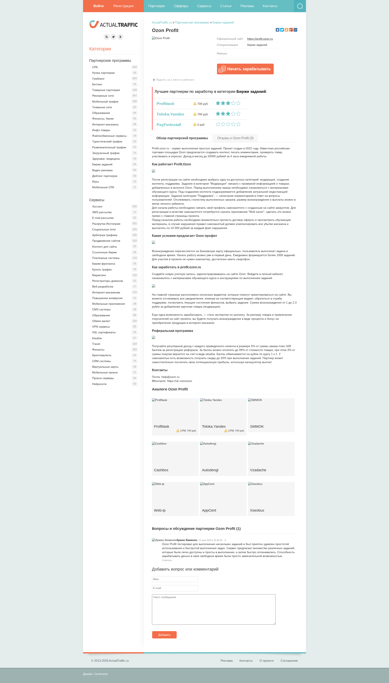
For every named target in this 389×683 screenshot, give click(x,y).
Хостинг (97, 206)
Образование (101, 112)
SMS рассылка (102, 212)
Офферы (181, 6)
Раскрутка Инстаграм (106, 223)
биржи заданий (257, 44)
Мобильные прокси (105, 372)
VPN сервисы (101, 326)
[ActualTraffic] (113, 24)
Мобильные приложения (108, 303)
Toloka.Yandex (169, 114)
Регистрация (123, 6)
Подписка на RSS (107, 37)
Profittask (164, 104)
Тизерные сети (102, 107)
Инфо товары (101, 130)
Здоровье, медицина (106, 158)
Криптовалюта (101, 355)
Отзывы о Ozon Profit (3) (235, 138)
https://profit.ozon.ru (260, 38)
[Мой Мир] (295, 30)
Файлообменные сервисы (109, 135)
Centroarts (101, 674)
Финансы (98, 349)
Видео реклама (102, 170)
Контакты (270, 6)
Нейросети (99, 384)
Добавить (164, 634)
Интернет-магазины (105, 124)
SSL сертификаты (104, 332)
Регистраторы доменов (107, 280)
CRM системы (101, 361)
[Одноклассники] (286, 30)
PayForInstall (168, 125)
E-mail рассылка (103, 217)
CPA (95, 67)
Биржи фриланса (103, 263)
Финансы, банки (103, 118)
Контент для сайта (104, 246)
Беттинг (97, 84)
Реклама (247, 6)
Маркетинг (99, 275)
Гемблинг (98, 78)
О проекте (267, 660)
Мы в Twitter (113, 37)
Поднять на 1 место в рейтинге (175, 79)
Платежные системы (106, 258)
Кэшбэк (97, 338)
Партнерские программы (192, 22)
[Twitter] (282, 30)
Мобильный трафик (105, 101)
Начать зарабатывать (249, 69)
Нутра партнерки (103, 72)
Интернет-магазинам (106, 292)
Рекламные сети (103, 95)
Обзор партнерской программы (182, 138)
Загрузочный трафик (106, 153)
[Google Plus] (291, 30)
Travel (96, 343)
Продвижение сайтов (106, 240)
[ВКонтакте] (277, 30)
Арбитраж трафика (104, 235)
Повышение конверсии (107, 298)
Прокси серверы (103, 378)
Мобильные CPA (103, 187)
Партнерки (156, 6)
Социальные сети (104, 229)
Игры (95, 181)
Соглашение (289, 660)
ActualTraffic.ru (162, 22)
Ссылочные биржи (104, 252)
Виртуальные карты (105, 366)
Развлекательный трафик (109, 147)
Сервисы (204, 6)
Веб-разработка (102, 286)
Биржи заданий (223, 22)
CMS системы (101, 309)
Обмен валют (101, 321)
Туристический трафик (107, 141)
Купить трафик (102, 269)
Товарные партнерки (106, 90)
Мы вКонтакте (120, 37)
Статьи (226, 6)
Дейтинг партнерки (104, 175)
